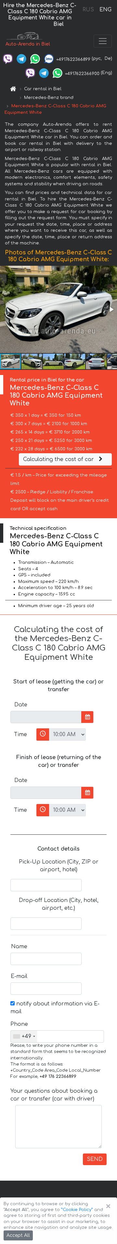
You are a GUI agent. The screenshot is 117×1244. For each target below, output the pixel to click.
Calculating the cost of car (59, 459)
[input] (46, 717)
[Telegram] (21, 58)
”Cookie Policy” (77, 1209)
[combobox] (24, 1036)
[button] (111, 309)
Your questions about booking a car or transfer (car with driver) (54, 1095)
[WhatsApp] (35, 58)
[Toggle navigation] (103, 41)
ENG (105, 10)
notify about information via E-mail (54, 1007)
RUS (88, 10)
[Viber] (8, 58)
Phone (19, 1024)
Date (20, 705)
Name (19, 946)
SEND (95, 1159)
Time (20, 734)
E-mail (19, 976)
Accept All (18, 1235)
